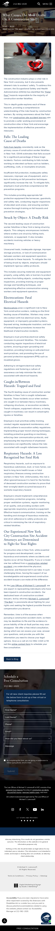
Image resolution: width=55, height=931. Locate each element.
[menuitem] (13, 809)
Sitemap (43, 876)
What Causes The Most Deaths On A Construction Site (28, 29)
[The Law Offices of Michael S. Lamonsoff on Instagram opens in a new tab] (13, 809)
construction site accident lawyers (29, 117)
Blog (12, 26)
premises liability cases (31, 792)
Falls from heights (12, 147)
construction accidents (40, 790)
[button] (4, 920)
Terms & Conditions (16, 876)
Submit (11, 771)
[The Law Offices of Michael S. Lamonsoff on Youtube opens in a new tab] (35, 809)
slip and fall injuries (14, 792)
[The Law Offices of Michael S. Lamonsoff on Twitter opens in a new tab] (27, 809)
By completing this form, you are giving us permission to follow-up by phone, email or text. (27, 761)
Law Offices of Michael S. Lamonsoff (28, 585)
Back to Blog (12, 659)
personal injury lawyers (14, 790)
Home (5, 26)
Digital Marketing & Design (30, 886)
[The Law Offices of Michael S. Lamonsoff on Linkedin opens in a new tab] (42, 809)
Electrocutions (11, 307)
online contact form (21, 644)
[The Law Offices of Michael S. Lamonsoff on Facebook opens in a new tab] (20, 809)
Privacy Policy (32, 876)
